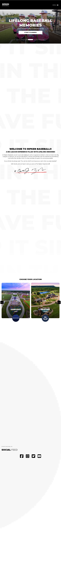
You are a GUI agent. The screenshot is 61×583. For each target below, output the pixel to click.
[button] (54, 5)
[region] (30, 26)
